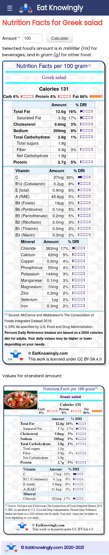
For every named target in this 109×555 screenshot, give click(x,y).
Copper (27, 261)
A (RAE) (22, 196)
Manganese (31, 280)
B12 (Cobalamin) (30, 183)
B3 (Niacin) (25, 235)
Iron (24, 306)
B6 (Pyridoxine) (28, 209)
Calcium (28, 254)
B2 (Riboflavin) (28, 222)
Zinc (25, 293)
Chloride (28, 248)
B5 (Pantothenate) (31, 215)
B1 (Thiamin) (26, 228)
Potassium (30, 274)
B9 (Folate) (25, 203)
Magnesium (31, 286)
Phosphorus (31, 267)
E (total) (22, 190)
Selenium (29, 299)
